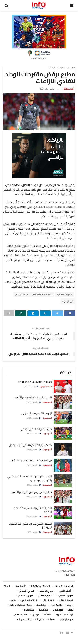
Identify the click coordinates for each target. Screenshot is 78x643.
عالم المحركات (24, 619)
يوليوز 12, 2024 (47, 89)
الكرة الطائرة (48, 600)
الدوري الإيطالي (45, 595)
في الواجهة (67, 301)
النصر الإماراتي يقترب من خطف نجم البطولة (33, 509)
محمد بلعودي (46, 386)
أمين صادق (68, 89)
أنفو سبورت (47, 402)
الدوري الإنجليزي (65, 595)
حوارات (51, 619)
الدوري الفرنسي (26, 595)
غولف (70, 610)
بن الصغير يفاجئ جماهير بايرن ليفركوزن (31, 460)
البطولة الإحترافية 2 (40, 586)
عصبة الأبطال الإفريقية (21, 605)
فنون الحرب (58, 610)
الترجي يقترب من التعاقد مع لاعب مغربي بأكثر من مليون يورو (29, 478)
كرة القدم (29, 610)
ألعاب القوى (65, 591)
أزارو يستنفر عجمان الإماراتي (36, 413)
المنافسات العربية (29, 600)
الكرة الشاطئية (66, 600)
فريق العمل (70, 575)
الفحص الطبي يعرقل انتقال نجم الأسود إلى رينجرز (30, 525)
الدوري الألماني (46, 591)
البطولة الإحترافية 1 (56, 67)
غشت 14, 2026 (30, 386)
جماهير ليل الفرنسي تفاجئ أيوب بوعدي (30, 444)
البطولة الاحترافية (64, 295)
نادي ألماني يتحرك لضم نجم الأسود (33, 397)
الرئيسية (71, 67)
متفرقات (39, 619)
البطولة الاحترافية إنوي (42, 295)
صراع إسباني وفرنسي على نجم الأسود (31, 492)
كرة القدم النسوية (64, 614)
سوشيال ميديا (66, 619)
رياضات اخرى (57, 605)
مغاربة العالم (20, 614)
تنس (13, 600)
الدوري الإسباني (26, 591)
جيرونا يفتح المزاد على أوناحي (36, 429)
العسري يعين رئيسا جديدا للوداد (35, 381)
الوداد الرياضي (21, 295)
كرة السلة (41, 605)
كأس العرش (20, 586)
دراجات (70, 605)
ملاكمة (47, 614)
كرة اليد (35, 614)
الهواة (7, 586)
